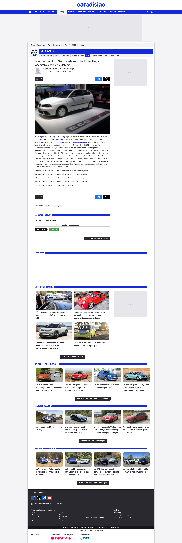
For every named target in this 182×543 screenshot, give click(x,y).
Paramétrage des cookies (122, 520)
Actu (35, 12)
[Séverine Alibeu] (38, 73)
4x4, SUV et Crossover (65, 517)
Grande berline (35, 517)
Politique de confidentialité (122, 516)
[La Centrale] (60, 540)
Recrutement (115, 527)
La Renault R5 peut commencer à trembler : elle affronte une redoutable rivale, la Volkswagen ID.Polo (78, 472)
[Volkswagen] (34, 55)
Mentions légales (119, 514)
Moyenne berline (36, 515)
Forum (99, 12)
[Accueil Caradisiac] (30, 12)
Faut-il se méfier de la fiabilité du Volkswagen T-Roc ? (106, 386)
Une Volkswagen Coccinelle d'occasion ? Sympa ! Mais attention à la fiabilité (76, 388)
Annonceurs (74, 527)
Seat (107, 142)
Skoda (47, 142)
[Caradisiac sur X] (39, 498)
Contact (65, 527)
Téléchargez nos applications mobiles (48, 504)
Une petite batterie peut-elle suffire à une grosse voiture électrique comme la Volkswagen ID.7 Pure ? (77, 430)
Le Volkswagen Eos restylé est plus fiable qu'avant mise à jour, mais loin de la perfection (136, 388)
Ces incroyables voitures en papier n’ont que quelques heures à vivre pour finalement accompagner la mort (90, 315)
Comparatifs (75, 55)
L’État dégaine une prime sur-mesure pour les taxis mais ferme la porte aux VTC (51, 315)
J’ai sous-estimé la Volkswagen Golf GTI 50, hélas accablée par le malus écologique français (107, 430)
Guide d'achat (51, 12)
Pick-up (61, 519)
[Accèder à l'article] (54, 300)
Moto (105, 12)
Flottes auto (81, 12)
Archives (117, 510)
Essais (41, 12)
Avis (82, 55)
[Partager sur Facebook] (99, 78)
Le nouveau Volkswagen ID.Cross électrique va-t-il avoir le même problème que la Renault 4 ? (50, 345)
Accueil (43, 55)
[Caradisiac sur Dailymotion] (44, 498)
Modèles (49, 55)
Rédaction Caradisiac (87, 527)
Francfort (59, 140)
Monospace (35, 521)
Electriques (62, 12)
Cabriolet (61, 515)
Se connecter (41, 229)
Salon (51, 140)
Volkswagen (47, 51)
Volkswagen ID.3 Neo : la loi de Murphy (49, 428)
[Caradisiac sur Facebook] (33, 498)
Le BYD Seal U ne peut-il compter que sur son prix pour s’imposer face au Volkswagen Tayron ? (107, 472)
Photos (112, 55)
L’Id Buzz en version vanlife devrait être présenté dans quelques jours (90, 344)
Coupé (61, 513)
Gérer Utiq (117, 522)
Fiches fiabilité (65, 55)
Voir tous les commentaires (97, 238)
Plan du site (117, 512)
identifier (64, 225)
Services (91, 12)
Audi (70, 142)
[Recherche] (147, 12)
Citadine (33, 513)
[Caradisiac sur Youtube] (49, 498)
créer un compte (74, 225)
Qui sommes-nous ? (102, 527)
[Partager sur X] (106, 78)
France (50, 167)
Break (33, 519)
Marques (113, 12)
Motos (88, 513)
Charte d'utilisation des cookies (123, 518)
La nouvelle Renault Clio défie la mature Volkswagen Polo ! (135, 470)
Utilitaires (71, 12)
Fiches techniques (96, 55)
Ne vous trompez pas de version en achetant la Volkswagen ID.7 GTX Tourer (136, 430)
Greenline (62, 142)
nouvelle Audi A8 (79, 142)
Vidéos (118, 55)
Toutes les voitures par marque (95, 517)
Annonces (122, 12)
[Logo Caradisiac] (91, 8)
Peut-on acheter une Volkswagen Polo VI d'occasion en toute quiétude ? (49, 388)
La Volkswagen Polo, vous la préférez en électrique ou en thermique (48, 472)
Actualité (82, 45)
